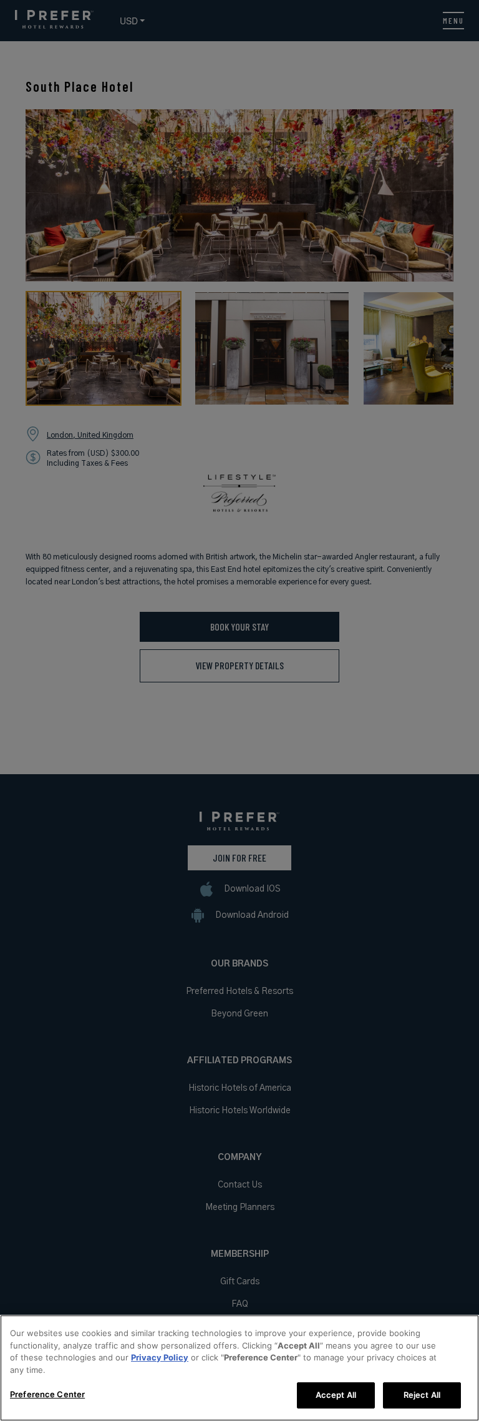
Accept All (336, 1395)
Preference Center (47, 1394)
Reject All (422, 1395)
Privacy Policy (159, 1357)
